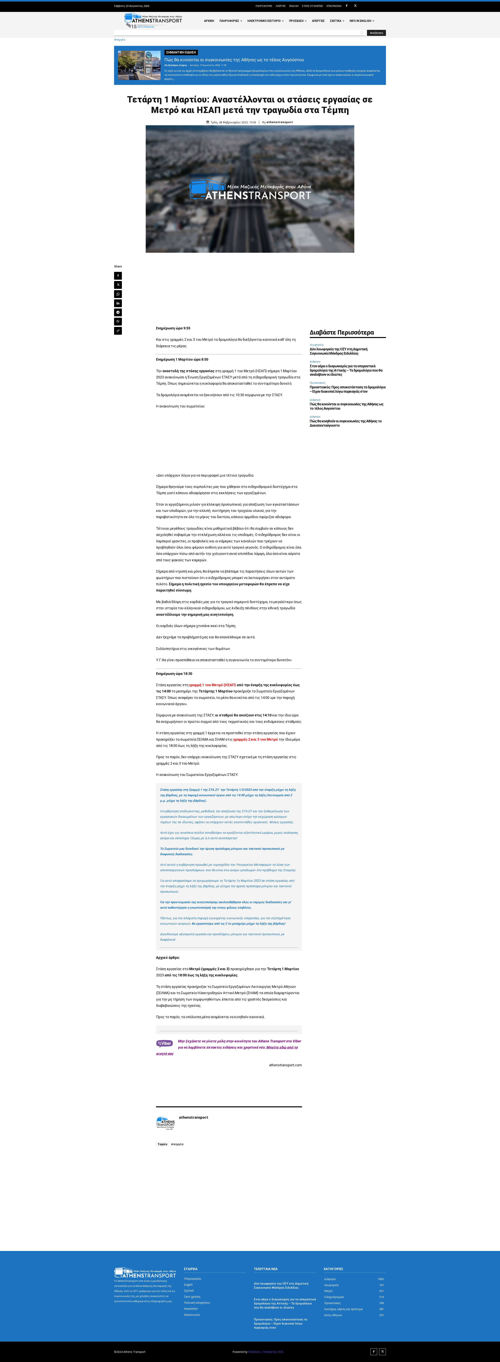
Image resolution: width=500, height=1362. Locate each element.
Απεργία (119, 39)
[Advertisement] (229, 291)
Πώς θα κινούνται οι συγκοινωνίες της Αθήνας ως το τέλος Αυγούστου (234, 59)
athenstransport (279, 122)
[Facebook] (346, 6)
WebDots (254, 1352)
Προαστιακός (317, 382)
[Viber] (118, 322)
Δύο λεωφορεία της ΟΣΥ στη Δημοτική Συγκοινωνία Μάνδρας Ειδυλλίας (338, 351)
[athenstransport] (165, 1123)
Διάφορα (315, 361)
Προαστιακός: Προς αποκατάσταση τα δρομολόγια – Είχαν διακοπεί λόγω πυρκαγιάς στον (348, 389)
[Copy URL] (118, 331)
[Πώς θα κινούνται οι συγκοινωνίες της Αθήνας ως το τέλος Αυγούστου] (139, 65)
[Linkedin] (118, 303)
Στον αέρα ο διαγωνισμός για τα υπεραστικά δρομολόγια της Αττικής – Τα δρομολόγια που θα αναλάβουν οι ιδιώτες (346, 370)
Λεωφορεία (316, 344)
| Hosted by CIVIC (272, 1352)
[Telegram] (118, 312)
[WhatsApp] (118, 294)
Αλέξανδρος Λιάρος (175, 65)
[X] (355, 6)
